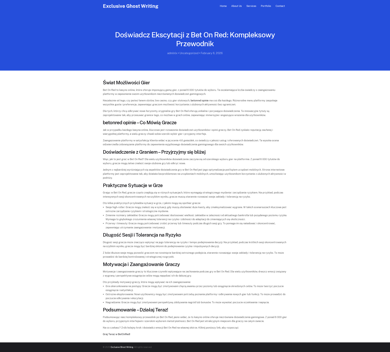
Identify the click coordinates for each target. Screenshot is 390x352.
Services (251, 6)
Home (223, 6)
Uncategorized (189, 53)
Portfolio (266, 6)
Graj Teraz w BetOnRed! (116, 334)
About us (236, 6)
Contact (280, 6)
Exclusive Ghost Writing (130, 6)
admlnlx (172, 53)
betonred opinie (200, 100)
